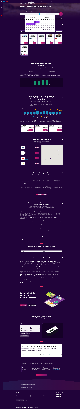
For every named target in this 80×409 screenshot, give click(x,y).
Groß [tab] (38, 104)
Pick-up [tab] (47, 104)
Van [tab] (43, 104)
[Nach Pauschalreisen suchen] (1, 9)
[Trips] (1, 13)
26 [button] (36, 27)
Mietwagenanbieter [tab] (39, 348)
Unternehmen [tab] (31, 71)
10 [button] (32, 23)
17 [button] (32, 25)
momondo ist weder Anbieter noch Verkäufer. (28, 384)
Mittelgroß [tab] (35, 104)
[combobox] (22, 11)
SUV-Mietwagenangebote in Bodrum (46, 354)
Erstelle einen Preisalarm (55, 369)
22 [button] (28, 27)
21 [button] (26, 27)
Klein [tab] (31, 104)
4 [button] (34, 21)
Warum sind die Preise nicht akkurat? (26, 387)
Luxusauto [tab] (50, 104)
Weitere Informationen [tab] (52, 71)
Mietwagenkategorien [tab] (25, 348)
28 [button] (26, 29)
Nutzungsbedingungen (35, 337)
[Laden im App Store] (58, 396)
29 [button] (28, 29)
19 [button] (36, 25)
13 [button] (38, 23)
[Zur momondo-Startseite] (5, 1)
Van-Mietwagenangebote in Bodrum (26, 354)
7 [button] (26, 23)
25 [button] (34, 27)
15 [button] (28, 25)
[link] (30, 130)
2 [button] (30, 21)
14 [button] (26, 25)
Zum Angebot (26, 54)
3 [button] (32, 21)
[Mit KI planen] (1, 11)
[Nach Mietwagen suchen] (1, 7)
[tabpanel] (41, 81)
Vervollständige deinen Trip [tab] (31, 350)
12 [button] (36, 23)
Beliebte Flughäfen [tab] (53, 348)
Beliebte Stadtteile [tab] (46, 348)
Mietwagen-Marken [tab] (32, 348)
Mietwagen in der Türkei (26, 3)
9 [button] (30, 23)
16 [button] (30, 25)
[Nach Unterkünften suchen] (1, 5)
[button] (1, 1)
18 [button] (34, 25)
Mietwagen (21, 3)
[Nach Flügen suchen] (1, 4)
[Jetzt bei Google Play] (58, 394)
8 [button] (28, 23)
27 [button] (38, 27)
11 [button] (34, 23)
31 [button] (51, 29)
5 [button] (36, 21)
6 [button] (38, 21)
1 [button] (28, 21)
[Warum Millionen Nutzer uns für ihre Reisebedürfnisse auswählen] (62, 257)
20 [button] (38, 25)
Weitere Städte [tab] (24, 350)
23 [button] (30, 27)
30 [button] (30, 29)
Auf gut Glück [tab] (39, 350)
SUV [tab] (41, 104)
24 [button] (32, 27)
